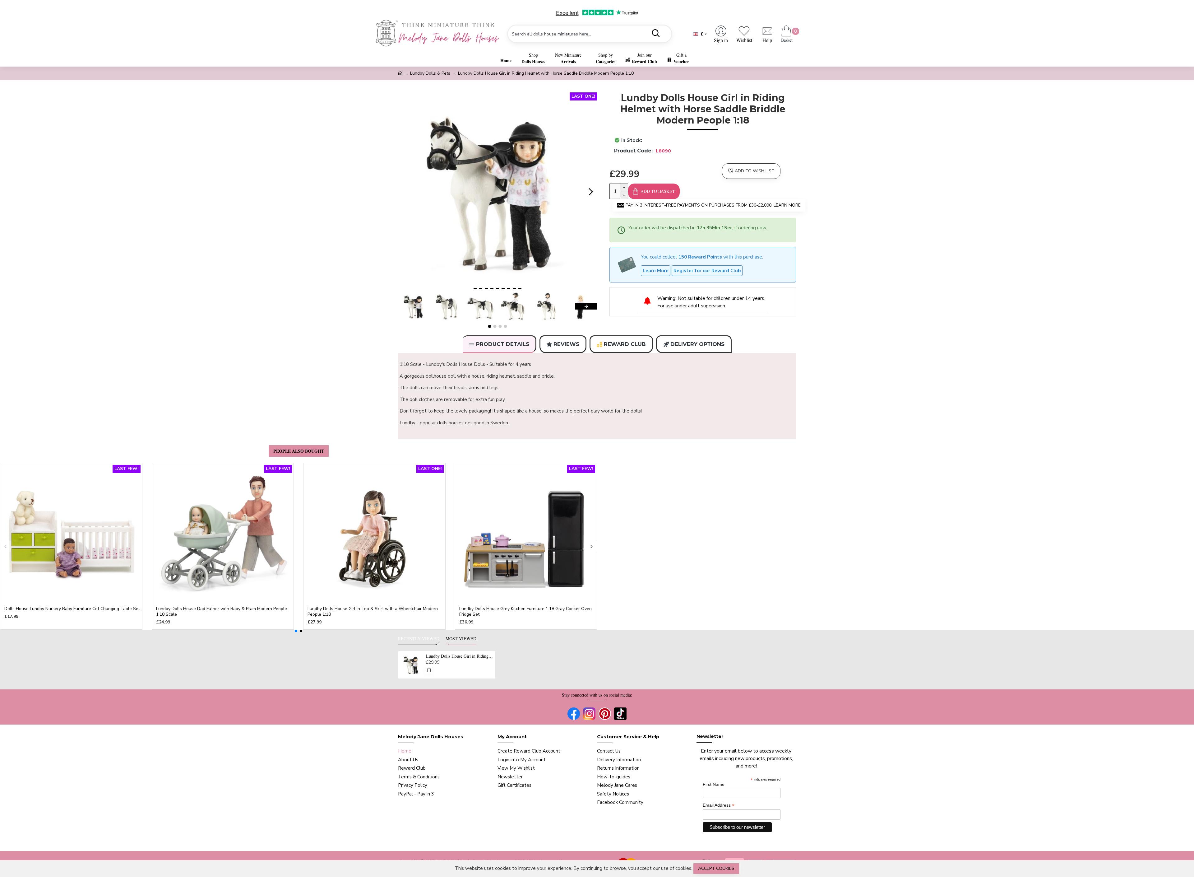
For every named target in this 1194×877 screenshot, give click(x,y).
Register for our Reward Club (707, 271)
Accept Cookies (716, 868)
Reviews (566, 344)
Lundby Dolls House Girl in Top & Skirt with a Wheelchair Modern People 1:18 (373, 611)
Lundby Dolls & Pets (430, 73)
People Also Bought (298, 451)
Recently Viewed (418, 638)
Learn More (656, 271)
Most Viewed (461, 638)
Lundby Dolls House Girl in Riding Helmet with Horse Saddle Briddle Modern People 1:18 (459, 656)
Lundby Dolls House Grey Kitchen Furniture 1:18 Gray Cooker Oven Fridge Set (525, 611)
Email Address (718, 805)
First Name (713, 784)
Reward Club (625, 344)
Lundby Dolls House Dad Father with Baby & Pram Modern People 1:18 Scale (221, 611)
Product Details (502, 344)
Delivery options (697, 344)
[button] (404, 192)
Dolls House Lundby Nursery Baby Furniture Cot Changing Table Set (72, 609)
